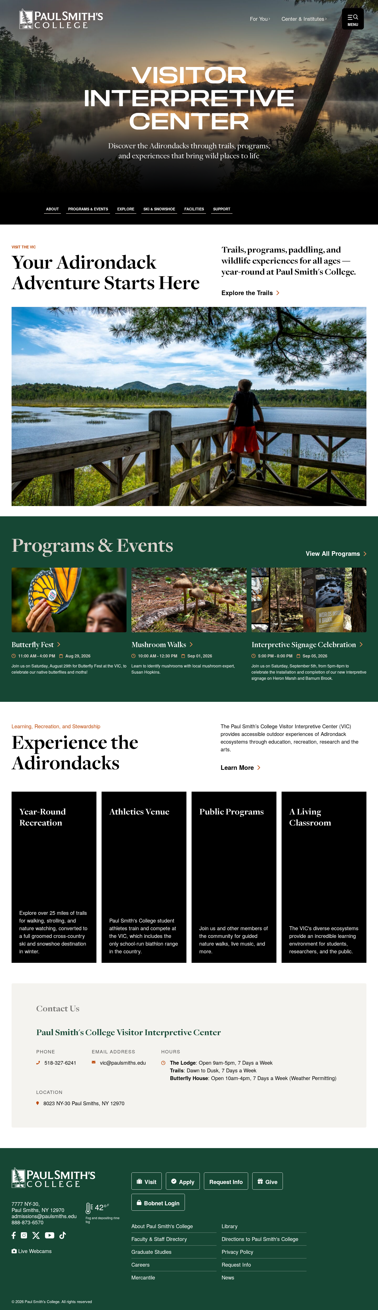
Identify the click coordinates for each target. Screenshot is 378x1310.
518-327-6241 (60, 1062)
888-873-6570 (27, 1222)
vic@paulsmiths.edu (123, 1062)
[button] (353, 19)
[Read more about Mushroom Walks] (188, 600)
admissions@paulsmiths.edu (44, 1216)
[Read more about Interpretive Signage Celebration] (308, 600)
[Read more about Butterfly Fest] (69, 600)
